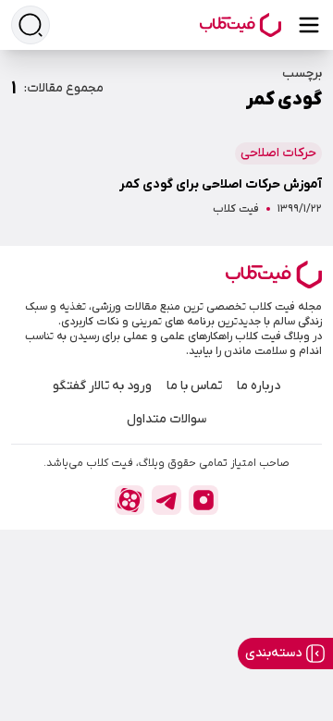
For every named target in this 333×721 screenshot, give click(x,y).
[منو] (309, 25)
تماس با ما (194, 386)
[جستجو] (30, 25)
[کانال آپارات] (129, 500)
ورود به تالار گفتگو (102, 386)
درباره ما (258, 386)
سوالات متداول (166, 419)
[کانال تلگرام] (166, 500)
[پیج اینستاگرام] (203, 500)
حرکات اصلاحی (278, 153)
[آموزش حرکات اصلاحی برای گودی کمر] (166, 172)
